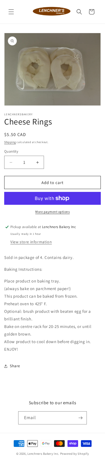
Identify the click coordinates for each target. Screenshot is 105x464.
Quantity (11, 151)
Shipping (10, 142)
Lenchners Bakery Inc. (43, 454)
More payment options (52, 212)
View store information (31, 241)
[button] (11, 12)
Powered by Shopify (74, 454)
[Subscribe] (80, 417)
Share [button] (15, 365)
